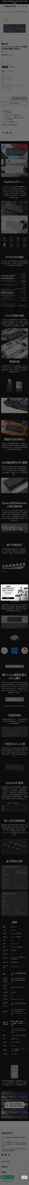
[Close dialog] (27, 585)
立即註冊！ (8, 598)
